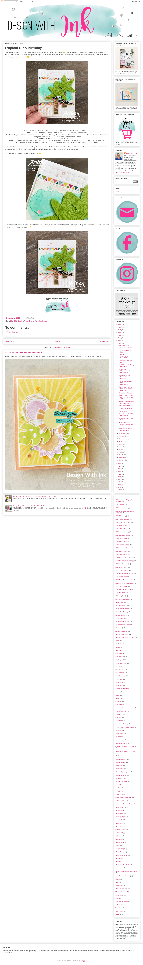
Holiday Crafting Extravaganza (124, 727)
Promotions (118, 823)
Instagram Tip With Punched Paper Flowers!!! (124, 376)
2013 (119, 476)
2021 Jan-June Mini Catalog (124, 573)
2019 (119, 343)
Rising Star (118, 836)
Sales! (117, 845)
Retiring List (119, 832)
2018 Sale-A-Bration (121, 538)
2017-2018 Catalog (121, 528)
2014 (119, 474)
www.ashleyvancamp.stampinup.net (60, 300)
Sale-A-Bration (119, 842)
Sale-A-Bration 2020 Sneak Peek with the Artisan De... (126, 424)
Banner (117, 640)
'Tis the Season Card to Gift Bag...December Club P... (126, 397)
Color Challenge (120, 676)
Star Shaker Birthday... (126, 347)
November (122, 433)
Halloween (118, 720)
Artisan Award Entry (121, 631)
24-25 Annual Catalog (122, 608)
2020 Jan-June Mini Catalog (124, 560)
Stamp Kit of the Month (122, 864)
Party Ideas (118, 810)
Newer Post (9, 341)
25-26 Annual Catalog (122, 621)
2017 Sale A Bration (121, 525)
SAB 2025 (118, 839)
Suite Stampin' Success (122, 876)
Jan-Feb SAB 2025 (121, 743)
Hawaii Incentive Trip (121, 724)
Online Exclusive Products (123, 797)
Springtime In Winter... (125, 393)
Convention (118, 679)
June (121, 447)
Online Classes (120, 794)
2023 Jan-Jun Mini (121, 592)
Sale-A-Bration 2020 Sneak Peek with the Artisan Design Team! (34, 496)
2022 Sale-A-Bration (121, 586)
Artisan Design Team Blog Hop (124, 637)
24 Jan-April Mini (120, 605)
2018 (119, 463)
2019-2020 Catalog (16, 321)
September (122, 439)
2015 (119, 471)
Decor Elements (120, 682)
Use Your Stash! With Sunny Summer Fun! (23, 353)
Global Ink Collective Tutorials (124, 708)
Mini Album (118, 765)
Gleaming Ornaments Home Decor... (125, 429)
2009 (119, 487)
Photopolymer (119, 813)
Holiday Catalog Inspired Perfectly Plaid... (126, 402)
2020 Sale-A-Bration (121, 564)
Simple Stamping (120, 852)
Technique (118, 885)
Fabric (117, 695)
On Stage (118, 791)
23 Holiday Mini (120, 596)
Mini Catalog (119, 768)
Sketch (117, 858)
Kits (116, 756)
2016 (119, 468)
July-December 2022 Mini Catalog (125, 751)
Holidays (118, 730)
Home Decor (119, 733)
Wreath (117, 914)
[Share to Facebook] (31, 318)
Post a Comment (12, 332)
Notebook (118, 788)
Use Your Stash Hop (121, 901)
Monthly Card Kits (120, 775)
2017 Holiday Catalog (122, 519)
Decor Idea (118, 685)
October (122, 436)
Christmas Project (120, 663)
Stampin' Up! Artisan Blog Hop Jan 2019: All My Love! (31, 506)
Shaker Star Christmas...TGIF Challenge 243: (125, 370)
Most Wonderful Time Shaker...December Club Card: (125, 388)
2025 (119, 327)
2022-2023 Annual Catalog (123, 589)
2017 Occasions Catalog (123, 522)
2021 (119, 338)
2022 (119, 335)
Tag (116, 882)
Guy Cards (118, 714)
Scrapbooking (119, 848)
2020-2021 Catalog (121, 567)
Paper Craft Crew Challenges (124, 804)
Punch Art (118, 826)
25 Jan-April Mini (120, 615)
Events (117, 692)
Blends (117, 647)
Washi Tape (119, 911)
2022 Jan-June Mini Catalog (124, 583)
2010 (119, 484)
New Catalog (119, 784)
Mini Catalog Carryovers (122, 772)
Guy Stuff (118, 717)
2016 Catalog (119, 504)
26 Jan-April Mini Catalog (123, 624)
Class (117, 666)
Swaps (117, 879)
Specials (118, 861)
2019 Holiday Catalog (122, 544)
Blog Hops (118, 650)
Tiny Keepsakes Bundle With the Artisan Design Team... (126, 382)
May (120, 449)
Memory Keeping (120, 762)
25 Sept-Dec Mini (120, 618)
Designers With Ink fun (122, 688)
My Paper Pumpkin (121, 781)
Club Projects (119, 672)
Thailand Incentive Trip (122, 892)
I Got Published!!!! (124, 411)
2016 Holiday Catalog (122, 508)
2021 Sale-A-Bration (121, 576)
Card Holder (119, 653)
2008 (119, 490)
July (120, 444)
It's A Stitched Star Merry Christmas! (126, 365)
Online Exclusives (120, 800)
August (121, 441)
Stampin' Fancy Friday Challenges (126, 871)
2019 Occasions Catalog (123, 548)
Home (57, 341)
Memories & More (120, 759)
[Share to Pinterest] (33, 318)
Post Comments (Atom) (62, 347)
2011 (119, 482)
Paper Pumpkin (120, 807)
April (120, 452)
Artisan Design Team (31, 321)
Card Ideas (43, 321)
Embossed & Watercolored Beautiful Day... (124, 356)
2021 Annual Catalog (121, 570)
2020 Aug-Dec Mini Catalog (123, 557)
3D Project (118, 628)
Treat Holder (119, 895)
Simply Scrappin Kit (121, 855)
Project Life (118, 820)
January (122, 460)
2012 (119, 479)
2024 (119, 330)
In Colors (118, 736)
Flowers (117, 698)
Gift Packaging (119, 704)
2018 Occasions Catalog (123, 535)
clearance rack (120, 669)
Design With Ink (131, 153)
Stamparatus (119, 868)
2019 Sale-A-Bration (121, 551)
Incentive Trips (119, 740)
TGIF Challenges (120, 888)
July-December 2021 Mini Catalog (125, 746)
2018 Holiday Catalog (122, 532)
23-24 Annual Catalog (122, 599)
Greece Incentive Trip (122, 711)
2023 (119, 332)
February (122, 457)
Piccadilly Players (120, 816)
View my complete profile (123, 172)
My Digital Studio (120, 778)
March (121, 455)
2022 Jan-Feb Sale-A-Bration (124, 580)
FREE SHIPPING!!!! (125, 406)
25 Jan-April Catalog (121, 612)
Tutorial (117, 898)
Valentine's (118, 908)
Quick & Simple (120, 829)
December (122, 345)
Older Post (104, 341)
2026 (119, 324)
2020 (119, 340)
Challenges (118, 660)
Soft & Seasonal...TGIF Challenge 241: (126, 414)
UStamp (117, 904)
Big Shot (118, 644)
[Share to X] (29, 318)
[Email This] (26, 318)
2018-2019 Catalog (121, 541)
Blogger (83, 961)
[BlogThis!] (28, 318)
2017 (119, 466)
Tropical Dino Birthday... (126, 408)
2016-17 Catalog (120, 516)
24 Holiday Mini (120, 602)
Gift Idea (118, 701)
